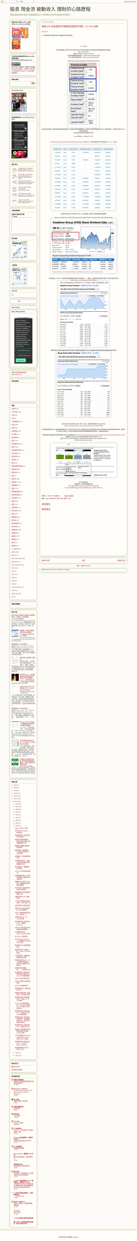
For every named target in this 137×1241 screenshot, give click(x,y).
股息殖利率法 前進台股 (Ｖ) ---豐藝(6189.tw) (22, 1025)
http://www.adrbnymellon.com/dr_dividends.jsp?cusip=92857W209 (83, 426)
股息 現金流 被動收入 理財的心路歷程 (50, 9)
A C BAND (15, 549)
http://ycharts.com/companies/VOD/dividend (83, 280)
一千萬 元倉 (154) (19, 1196)
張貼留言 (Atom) (85, 565)
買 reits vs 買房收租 (21, 936)
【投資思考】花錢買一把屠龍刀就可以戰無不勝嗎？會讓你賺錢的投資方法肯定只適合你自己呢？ (23, 1185)
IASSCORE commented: (25, 174)
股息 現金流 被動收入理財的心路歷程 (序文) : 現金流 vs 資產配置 (23, 616)
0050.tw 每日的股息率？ (22, 978)
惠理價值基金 (16, 491)
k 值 (13, 581)
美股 (13, 447)
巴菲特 (14, 408)
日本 (13, 418)
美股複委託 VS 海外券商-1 (20, 644)
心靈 (13, 415)
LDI (13, 584)
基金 (13, 475)
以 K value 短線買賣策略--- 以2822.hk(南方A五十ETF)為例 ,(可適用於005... (23, 1005)
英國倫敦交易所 (16, 450)
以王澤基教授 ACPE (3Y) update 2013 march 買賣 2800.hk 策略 (23, 1037)
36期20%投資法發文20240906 (22, 1141)
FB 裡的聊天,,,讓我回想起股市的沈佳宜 (22, 956)
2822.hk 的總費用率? (21, 985)
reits (13, 590)
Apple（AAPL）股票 (21, 828)
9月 (16, 812)
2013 (15, 801)
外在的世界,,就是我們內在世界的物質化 (22, 888)
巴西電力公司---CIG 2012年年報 (21, 918)
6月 (16, 820)
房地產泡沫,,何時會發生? (23, 905)
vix (12, 596)
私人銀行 (14, 434)
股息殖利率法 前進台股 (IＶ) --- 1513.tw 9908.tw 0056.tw (22, 1043)
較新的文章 (46, 560)
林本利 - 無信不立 (19, 1202)
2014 (15, 798)
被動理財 (14, 485)
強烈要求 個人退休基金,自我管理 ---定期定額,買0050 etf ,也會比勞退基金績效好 (22, 1019)
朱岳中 (14, 428)
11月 (17, 806)
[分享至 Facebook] (71, 496)
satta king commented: (24, 181)
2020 (15, 785)
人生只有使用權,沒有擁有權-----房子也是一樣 (22, 902)
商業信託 (14, 472)
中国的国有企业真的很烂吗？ (22, 1166)
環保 (13, 542)
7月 (16, 817)
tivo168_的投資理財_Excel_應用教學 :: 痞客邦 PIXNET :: (23, 1181)
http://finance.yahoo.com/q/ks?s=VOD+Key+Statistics (83, 61)
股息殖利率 (52, 498)
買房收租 (14, 507)
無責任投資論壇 (18, 1080)
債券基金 (14, 517)
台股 (13, 424)
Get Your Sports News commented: (24, 187)
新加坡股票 (15, 523)
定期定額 (14, 437)
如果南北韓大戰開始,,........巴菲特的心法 (22, 968)
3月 (16, 1053)
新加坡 (14, 520)
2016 (15, 793)
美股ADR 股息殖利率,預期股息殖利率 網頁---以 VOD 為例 (22, 1031)
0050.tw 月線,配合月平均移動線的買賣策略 (23, 928)
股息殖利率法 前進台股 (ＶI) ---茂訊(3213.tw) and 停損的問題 (22, 1012)
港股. (13, 504)
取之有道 (16, 1099)
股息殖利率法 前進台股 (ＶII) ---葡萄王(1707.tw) (22, 923)
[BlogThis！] (67, 496)
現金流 (14, 479)
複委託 (65, 498)
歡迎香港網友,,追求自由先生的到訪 (22, 836)
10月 (17, 809)
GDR (13, 577)
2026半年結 (17, 1115)
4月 (16, 825)
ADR (69, 498)
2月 (16, 1055)
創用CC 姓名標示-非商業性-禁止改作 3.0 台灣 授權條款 (23, 71)
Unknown (17, 1067)
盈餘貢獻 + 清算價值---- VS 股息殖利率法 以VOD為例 (22, 851)
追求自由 (16, 1114)
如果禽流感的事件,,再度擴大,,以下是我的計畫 (22, 993)
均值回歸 (14, 431)
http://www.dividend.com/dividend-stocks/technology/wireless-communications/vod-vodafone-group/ (83, 217)
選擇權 (14, 539)
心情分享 (14, 412)
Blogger (76, 1237)
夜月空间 (16, 1171)
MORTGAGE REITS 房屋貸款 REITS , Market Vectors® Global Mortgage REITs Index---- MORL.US (27, 690)
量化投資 (14, 510)
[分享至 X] (69, 496)
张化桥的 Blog (18, 1164)
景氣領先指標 (16, 495)
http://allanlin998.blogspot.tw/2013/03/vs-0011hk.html (83, 486)
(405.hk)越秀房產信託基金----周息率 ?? (22, 913)
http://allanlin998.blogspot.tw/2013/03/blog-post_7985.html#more (83, 487)
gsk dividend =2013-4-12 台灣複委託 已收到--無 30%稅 (23, 940)
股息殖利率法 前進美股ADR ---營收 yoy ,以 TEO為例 (22, 998)
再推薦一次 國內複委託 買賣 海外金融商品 (27, 631)
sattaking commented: (24, 193)
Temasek (17, 1211)
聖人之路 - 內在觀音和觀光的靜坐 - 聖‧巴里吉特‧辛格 (23, 1222)
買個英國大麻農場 (19, 1148)
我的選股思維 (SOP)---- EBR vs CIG (22, 1048)
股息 (47, 498)
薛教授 (14, 546)
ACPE (13, 552)
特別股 (14, 459)
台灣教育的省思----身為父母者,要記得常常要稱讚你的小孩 (22, 862)
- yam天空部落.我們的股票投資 (23, 1218)
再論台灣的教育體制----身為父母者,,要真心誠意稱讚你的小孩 (22, 841)
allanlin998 (16, 69)
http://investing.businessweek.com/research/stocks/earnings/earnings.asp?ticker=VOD (99, 435)
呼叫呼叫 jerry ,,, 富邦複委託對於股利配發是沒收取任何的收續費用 (27, 676)
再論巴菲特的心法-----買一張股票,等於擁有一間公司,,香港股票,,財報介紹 (22, 962)
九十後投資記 (18, 1146)
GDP (13, 574)
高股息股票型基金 (17, 466)
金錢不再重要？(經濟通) (20, 1101)
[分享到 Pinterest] (73, 496)
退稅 (58, 498)
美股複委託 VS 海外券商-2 (20, 708)
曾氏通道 (14, 498)
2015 (15, 796)
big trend (14, 561)
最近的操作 (17, 1108)
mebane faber (16, 587)
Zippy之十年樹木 (18, 1123)
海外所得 (14, 456)
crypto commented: (23, 200)
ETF (13, 568)
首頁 (83, 560)
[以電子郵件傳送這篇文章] (65, 496)
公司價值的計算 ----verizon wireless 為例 (22, 932)
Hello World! (17, 1212)
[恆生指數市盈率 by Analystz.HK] (23, 374)
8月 (16, 815)
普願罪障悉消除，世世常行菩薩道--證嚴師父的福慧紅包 (22, 877)
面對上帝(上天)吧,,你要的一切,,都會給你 (22, 909)
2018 (15, 790)
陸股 (13, 488)
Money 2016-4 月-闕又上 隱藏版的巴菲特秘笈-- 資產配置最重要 (27, 723)
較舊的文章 (121, 560)
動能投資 (14, 469)
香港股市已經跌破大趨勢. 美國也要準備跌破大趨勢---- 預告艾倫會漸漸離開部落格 (27, 761)
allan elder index (17, 558)
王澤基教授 (15, 421)
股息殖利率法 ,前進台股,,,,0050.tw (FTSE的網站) (22, 951)
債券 (13, 514)
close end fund (16, 565)
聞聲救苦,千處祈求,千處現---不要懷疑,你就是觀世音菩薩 (22, 883)
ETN (13, 571)
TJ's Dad (17, 1121)
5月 (16, 823)
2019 (15, 788)
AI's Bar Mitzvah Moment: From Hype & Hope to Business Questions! (23, 1092)
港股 (61, 498)
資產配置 (14, 530)
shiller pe (14, 593)
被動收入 (14, 482)
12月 (17, 804)
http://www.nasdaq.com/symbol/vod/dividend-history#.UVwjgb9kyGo (70, 142)
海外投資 (14, 453)
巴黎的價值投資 (18, 1106)
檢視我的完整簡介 (17, 1070)
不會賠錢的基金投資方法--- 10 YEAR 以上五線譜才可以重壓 (27, 742)
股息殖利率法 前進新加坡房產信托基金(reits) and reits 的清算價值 (22, 974)
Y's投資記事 (17, 1128)
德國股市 (14, 533)
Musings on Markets (21, 1089)
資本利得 (14, 526)
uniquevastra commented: (25, 168)
